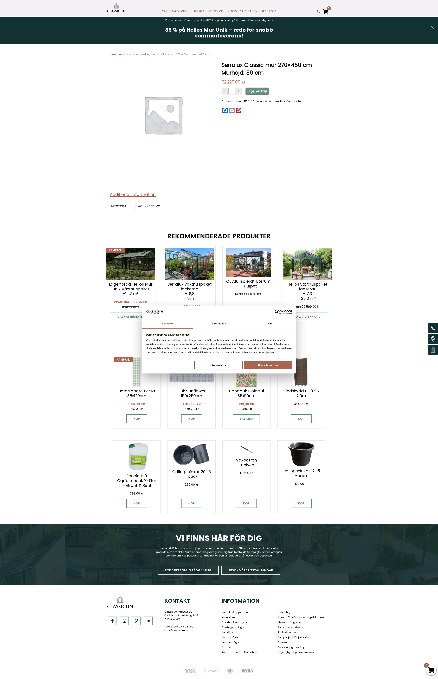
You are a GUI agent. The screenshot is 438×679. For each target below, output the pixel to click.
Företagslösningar (233, 627)
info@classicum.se (176, 630)
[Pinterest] (136, 621)
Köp (136, 419)
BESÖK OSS (269, 11)
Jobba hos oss (287, 632)
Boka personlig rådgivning (188, 570)
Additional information (133, 194)
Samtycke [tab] (168, 323)
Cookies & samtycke (235, 622)
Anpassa (216, 365)
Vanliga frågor (231, 642)
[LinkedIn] (148, 621)
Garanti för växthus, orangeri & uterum (302, 617)
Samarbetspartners (290, 627)
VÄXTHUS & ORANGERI (175, 11)
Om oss (226, 647)
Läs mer (246, 419)
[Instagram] (124, 621)
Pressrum (283, 642)
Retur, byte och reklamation (239, 652)
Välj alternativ (130, 316)
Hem (113, 54)
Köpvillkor (227, 632)
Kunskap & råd (231, 637)
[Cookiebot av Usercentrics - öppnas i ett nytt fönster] (277, 312)
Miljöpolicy (284, 612)
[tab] (134, 194)
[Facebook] (112, 621)
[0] (325, 13)
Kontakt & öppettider (235, 612)
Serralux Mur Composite (133, 54)
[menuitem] (176, 12)
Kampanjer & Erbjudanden (294, 637)
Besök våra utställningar (250, 570)
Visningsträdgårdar (290, 622)
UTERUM (199, 11)
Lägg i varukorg (257, 91)
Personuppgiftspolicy (291, 647)
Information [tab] (219, 323)
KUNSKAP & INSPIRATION (242, 11)
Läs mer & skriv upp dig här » (255, 20)
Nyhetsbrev (229, 617)
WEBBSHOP (216, 11)
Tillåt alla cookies (268, 365)
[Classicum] (116, 7)
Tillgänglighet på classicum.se (296, 652)
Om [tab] (270, 323)
